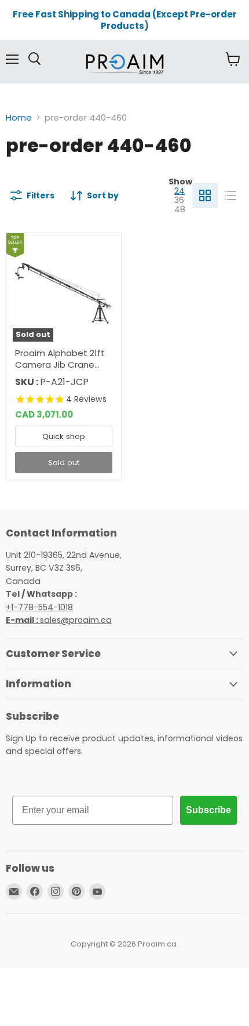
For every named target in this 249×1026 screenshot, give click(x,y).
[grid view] (205, 195)
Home (19, 117)
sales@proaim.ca (59, 620)
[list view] (230, 195)
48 (179, 209)
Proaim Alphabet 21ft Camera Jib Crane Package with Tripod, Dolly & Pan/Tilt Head (60, 370)
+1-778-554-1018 (39, 607)
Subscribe (208, 810)
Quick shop (63, 436)
